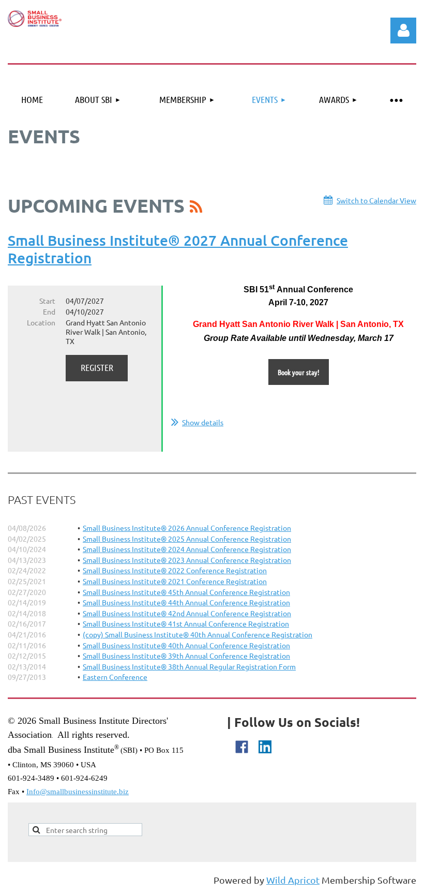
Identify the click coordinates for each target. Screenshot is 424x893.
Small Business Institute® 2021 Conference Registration (175, 581)
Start (47, 300)
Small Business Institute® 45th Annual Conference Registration (186, 592)
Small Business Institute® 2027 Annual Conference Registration (178, 248)
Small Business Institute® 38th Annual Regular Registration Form (189, 666)
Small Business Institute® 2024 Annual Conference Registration (187, 549)
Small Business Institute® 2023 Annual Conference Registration (187, 559)
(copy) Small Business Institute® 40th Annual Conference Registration (197, 634)
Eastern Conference (115, 676)
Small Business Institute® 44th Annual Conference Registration (186, 602)
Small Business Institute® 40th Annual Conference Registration (186, 645)
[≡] (395, 99)
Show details (202, 422)
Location (41, 322)
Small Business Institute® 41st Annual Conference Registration (186, 623)
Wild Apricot (293, 879)
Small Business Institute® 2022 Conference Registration (175, 570)
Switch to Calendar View (376, 200)
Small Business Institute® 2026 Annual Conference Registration (187, 527)
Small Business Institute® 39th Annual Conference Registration (186, 655)
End (49, 311)
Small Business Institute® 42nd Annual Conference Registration (187, 613)
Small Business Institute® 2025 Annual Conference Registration (187, 538)
